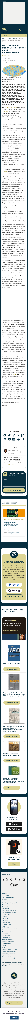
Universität (14, 533)
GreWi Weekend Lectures (9, 912)
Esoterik (4, 901)
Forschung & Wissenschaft (12, 519)
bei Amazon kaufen (12, 669)
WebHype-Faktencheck (8, 953)
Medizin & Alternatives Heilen (10, 928)
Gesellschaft (5, 908)
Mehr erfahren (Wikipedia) (11, 465)
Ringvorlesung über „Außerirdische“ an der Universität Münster (11, 524)
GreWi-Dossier (6, 914)
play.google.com (14, 829)
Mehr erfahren (14, 596)
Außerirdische (11, 532)
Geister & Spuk (6, 905)
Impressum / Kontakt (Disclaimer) (11, 959)
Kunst (3, 926)
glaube (15, 374)
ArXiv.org (5, 111)
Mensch (4, 930)
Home (3, 38)
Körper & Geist (6, 922)
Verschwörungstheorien (9, 951)
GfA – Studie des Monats (9, 910)
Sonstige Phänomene (12, 38)
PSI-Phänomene (6, 935)
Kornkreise (5, 920)
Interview (4, 916)
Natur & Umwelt (6, 932)
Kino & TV (5, 918)
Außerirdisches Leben (8, 897)
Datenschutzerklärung (8, 957)
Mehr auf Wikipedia (9, 630)
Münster (17, 532)
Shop (14, 864)
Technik (4, 945)
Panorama (5, 933)
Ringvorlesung (7, 533)
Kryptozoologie (6, 924)
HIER (5, 171)
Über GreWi (5, 955)
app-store (14, 824)
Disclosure (5, 899)
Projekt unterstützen (14, 1003)
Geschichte (5, 907)
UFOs (22, 519)
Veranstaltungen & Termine (9, 949)
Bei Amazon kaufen (12, 788)
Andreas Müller (5, 55)
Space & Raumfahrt (7, 943)
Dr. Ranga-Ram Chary (11, 107)
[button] (4, 435)
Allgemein (5, 893)
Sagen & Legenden (7, 939)
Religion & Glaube (7, 937)
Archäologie (5, 895)
